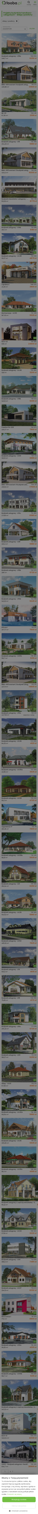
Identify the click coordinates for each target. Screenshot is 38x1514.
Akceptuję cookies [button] (19, 1499)
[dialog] (19, 757)
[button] (19, 1511)
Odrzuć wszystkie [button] (19, 1506)
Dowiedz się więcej (14, 1494)
